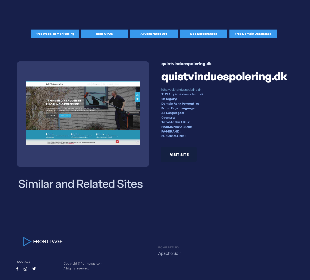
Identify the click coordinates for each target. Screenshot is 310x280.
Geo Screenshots (203, 34)
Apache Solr (169, 253)
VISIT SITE (179, 154)
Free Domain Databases (253, 34)
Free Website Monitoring (54, 34)
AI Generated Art (153, 34)
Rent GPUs (104, 34)
